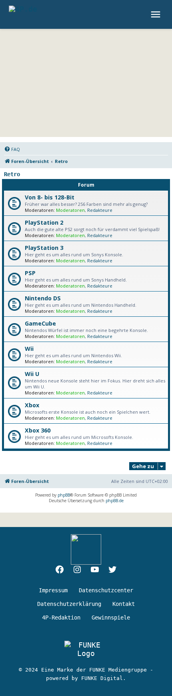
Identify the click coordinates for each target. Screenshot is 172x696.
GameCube (40, 323)
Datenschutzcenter (106, 590)
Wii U (32, 374)
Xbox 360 (37, 430)
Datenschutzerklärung (69, 604)
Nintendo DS (43, 298)
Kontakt (123, 604)
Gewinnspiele (111, 617)
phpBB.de (115, 500)
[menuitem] (12, 149)
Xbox (32, 405)
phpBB (64, 495)
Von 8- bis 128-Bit (49, 197)
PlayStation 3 (44, 247)
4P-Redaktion (61, 617)
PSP (30, 273)
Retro (12, 174)
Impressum (53, 590)
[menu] (157, 14)
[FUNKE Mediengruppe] (86, 649)
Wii (29, 348)
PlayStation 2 (44, 222)
